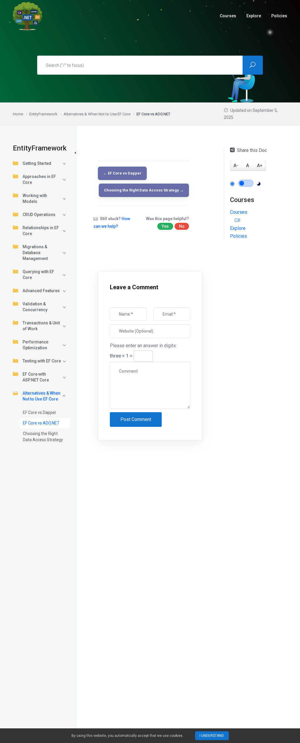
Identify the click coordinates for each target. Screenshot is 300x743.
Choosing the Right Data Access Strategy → (144, 190)
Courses (238, 212)
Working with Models (35, 198)
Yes (165, 226)
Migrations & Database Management (35, 252)
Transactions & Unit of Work (41, 326)
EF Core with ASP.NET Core (36, 377)
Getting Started (37, 163)
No (182, 226)
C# (237, 220)
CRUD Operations (39, 214)
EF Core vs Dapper (39, 412)
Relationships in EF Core (41, 230)
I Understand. (212, 736)
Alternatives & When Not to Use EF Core (41, 396)
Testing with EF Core (42, 361)
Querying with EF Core (38, 274)
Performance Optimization (35, 345)
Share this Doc (252, 150)
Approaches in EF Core (39, 179)
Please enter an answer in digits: (143, 345)
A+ (259, 165)
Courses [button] (228, 15)
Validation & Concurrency (35, 307)
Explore (253, 15)
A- (235, 165)
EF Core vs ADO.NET (41, 423)
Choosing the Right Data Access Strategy (43, 436)
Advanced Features (41, 290)
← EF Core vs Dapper (122, 173)
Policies (279, 15)
